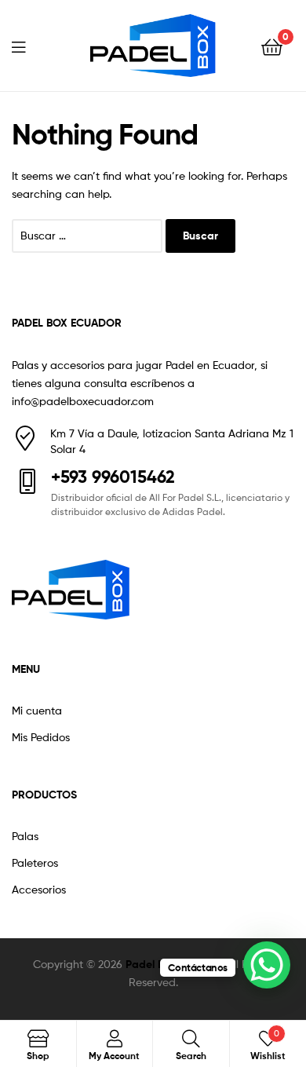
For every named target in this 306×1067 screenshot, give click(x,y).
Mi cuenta (37, 710)
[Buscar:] (89, 235)
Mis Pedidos (41, 737)
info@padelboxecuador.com (83, 400)
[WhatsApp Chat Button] (266, 964)
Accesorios (39, 889)
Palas (25, 835)
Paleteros (35, 862)
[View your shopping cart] (271, 46)
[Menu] (28, 45)
